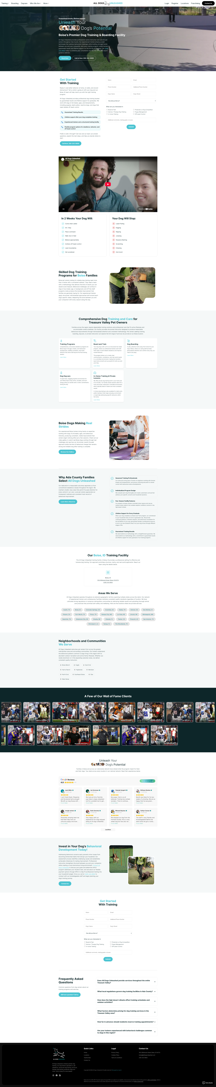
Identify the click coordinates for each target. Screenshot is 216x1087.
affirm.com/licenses (138, 1081)
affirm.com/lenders (151, 1079)
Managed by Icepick (117, 1070)
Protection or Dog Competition (144, 110)
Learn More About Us (68, 502)
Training (4, 3)
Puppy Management (141, 112)
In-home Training (113, 114)
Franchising (195, 3)
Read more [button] (64, 803)
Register (175, 3)
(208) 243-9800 (108, 582)
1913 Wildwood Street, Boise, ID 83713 (108, 580)
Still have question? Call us (69, 994)
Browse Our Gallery (67, 452)
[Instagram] (53, 1075)
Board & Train (112, 110)
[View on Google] (62, 791)
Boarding (14, 3)
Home (85, 1052)
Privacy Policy (115, 1052)
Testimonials (87, 1057)
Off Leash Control (140, 114)
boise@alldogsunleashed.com (147, 1055)
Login (167, 3)
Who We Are (35, 3)
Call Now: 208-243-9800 (70, 143)
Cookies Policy (115, 1055)
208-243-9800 (143, 1057)
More (45, 3)
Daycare (24, 3)
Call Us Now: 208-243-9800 (84, 58)
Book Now (65, 58)
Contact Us (208, 3)
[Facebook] (57, 1075)
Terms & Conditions (116, 1057)
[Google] (60, 1075)
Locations (185, 3)
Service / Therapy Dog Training (117, 112)
